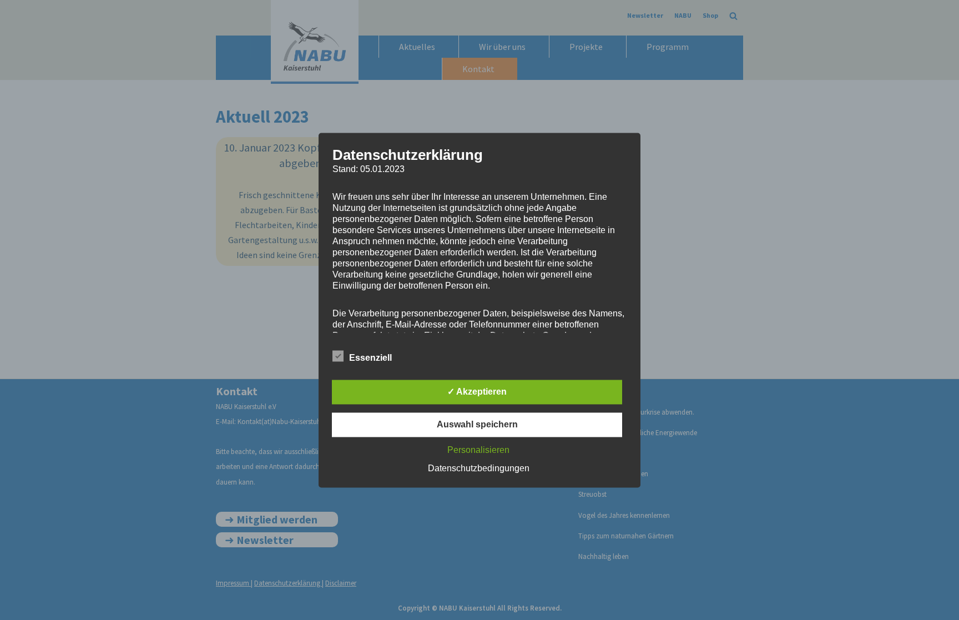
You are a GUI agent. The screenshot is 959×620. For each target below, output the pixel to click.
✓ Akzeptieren (477, 391)
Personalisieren (478, 450)
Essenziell (370, 357)
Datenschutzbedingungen (478, 468)
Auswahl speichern (477, 424)
